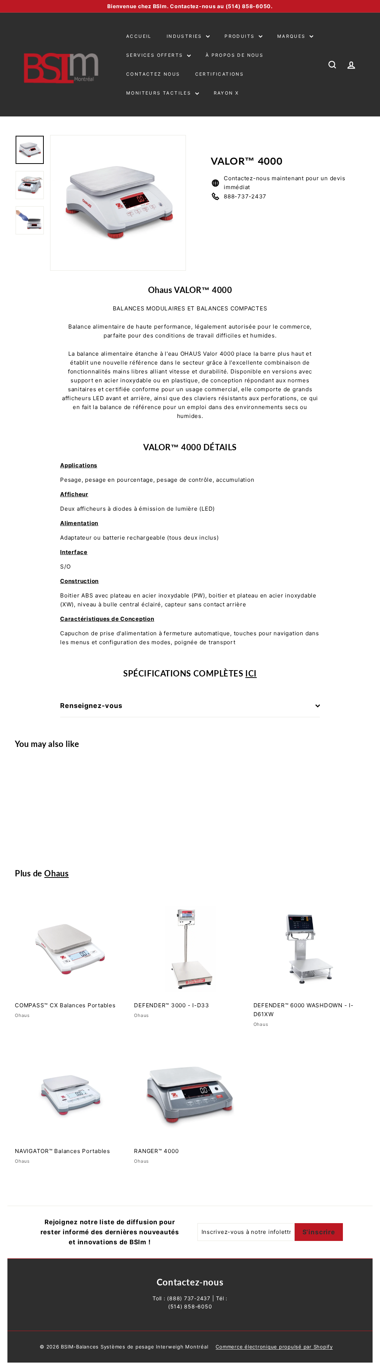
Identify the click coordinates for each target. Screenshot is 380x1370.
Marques (292, 36)
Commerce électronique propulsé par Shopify (274, 1347)
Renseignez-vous (91, 705)
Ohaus (56, 873)
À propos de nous (234, 55)
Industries (185, 36)
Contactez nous (153, 74)
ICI (251, 673)
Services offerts (155, 55)
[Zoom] (118, 202)
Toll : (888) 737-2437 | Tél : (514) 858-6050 (190, 1302)
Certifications (219, 74)
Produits (241, 36)
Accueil (139, 36)
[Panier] (365, 64)
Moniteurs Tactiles (159, 93)
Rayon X (226, 93)
